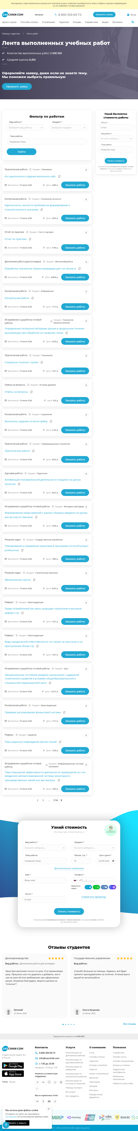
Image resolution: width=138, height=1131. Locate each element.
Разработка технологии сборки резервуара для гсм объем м (41, 268)
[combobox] (25, 127)
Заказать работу (75, 185)
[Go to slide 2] (66, 1024)
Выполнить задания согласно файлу (26, 421)
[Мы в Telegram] (37, 1082)
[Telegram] (88, 887)
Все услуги (70, 1092)
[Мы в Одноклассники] (43, 1101)
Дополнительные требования (69, 868)
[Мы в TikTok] (55, 1101)
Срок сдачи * (105, 855)
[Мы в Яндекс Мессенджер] (37, 1088)
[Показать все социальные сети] (86, 169)
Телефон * (79, 874)
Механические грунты (18, 579)
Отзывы (77, 22)
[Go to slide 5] (74, 1024)
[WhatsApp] (96, 887)
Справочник (91, 22)
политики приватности (73, 920)
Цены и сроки (9, 22)
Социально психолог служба (22, 362)
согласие (119, 168)
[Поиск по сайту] (132, 22)
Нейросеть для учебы (123, 1083)
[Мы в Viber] (49, 1082)
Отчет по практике (16, 239)
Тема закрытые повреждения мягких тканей (31, 741)
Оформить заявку (104, 14)
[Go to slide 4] (71, 1024)
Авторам (39, 14)
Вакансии (93, 1077)
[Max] (112, 887)
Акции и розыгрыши (98, 1073)
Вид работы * (15, 122)
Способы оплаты (29, 22)
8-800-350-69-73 (47, 1052)
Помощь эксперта (74, 1087)
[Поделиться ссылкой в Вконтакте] (74, 169)
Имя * (28, 874)
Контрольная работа (17, 298)
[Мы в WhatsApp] (55, 1082)
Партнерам (94, 1082)
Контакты (117, 22)
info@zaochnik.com (49, 1058)
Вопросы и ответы (121, 1065)
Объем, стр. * (80, 855)
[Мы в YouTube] (49, 1101)
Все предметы (72, 1096)
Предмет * (57, 122)
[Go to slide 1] (63, 1024)
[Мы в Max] (61, 1082)
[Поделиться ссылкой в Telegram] (80, 169)
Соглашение (11, 1116)
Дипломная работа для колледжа (37, 963)
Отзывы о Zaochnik (98, 1065)
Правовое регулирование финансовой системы (33, 712)
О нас (92, 1052)
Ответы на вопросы (17, 391)
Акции (105, 22)
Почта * (104, 122)
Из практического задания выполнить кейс (30, 176)
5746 (55, 800)
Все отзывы (129, 1023)
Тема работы (16, 136)
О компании (48, 22)
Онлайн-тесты (119, 1057)
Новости (93, 1069)
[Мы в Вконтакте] (43, 1082)
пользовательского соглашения (118, 166)
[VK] (104, 887)
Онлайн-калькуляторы (123, 1061)
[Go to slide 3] (68, 1024)
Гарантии (64, 22)
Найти (21, 151)
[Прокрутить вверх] (132, 1119)
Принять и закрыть (17, 1123)
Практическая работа (18, 450)
